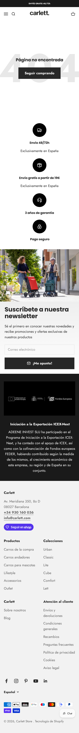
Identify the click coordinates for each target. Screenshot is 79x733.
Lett (45, 588)
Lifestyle (9, 572)
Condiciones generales (52, 626)
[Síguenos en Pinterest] (26, 681)
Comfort (49, 580)
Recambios (51, 636)
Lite (45, 565)
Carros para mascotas (19, 565)
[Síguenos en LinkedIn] (45, 681)
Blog (7, 618)
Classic (48, 557)
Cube (47, 572)
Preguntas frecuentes (58, 644)
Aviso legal (51, 667)
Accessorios (12, 580)
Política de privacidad (59, 652)
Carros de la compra (19, 549)
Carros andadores (17, 557)
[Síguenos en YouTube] (35, 681)
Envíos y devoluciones (52, 613)
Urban (47, 549)
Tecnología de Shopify (49, 721)
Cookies (49, 660)
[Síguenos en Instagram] (16, 681)
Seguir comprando (39, 73)
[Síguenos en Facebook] (6, 681)
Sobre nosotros (15, 610)
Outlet (8, 588)
